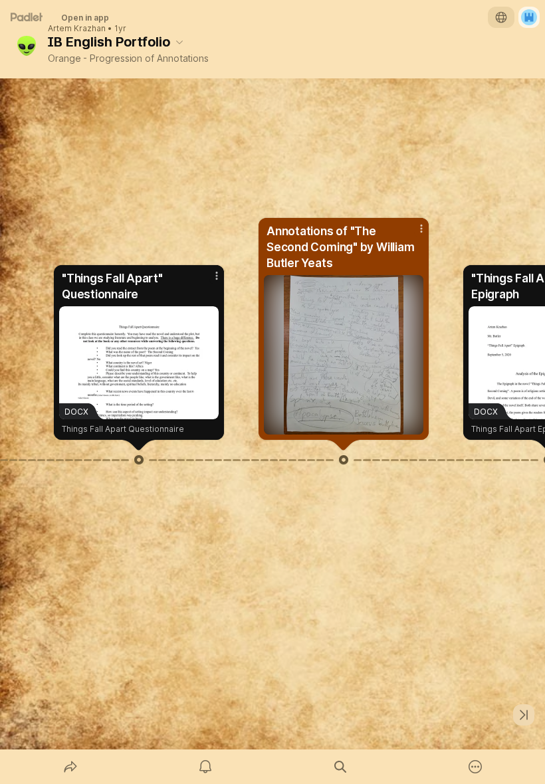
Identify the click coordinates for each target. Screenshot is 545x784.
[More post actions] (208, 281)
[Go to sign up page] (529, 17)
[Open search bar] (340, 766)
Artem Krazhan (77, 28)
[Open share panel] (70, 766)
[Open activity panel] (205, 766)
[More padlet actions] (475, 766)
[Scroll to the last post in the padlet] (523, 715)
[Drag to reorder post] (139, 459)
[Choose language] (501, 17)
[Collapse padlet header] (179, 42)
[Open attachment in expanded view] (343, 355)
